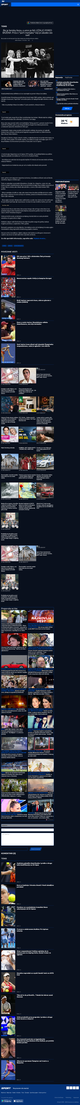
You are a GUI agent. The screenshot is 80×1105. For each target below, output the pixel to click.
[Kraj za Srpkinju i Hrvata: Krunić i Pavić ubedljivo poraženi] (8, 894)
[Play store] (6, 1101)
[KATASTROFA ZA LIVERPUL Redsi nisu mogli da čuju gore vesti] (73, 187)
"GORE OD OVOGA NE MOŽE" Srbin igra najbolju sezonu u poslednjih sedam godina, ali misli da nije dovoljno (60, 218)
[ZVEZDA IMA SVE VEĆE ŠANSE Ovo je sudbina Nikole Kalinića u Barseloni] (6, 83)
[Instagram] (71, 1087)
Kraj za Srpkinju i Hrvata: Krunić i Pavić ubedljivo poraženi (35, 886)
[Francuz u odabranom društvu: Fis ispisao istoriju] (8, 938)
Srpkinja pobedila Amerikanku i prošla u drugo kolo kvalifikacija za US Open (34, 864)
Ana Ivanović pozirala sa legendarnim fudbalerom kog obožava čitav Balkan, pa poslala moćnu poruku (35, 1040)
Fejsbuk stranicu (39, 238)
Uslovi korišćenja (58, 1097)
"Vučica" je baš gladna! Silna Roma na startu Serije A (67, 94)
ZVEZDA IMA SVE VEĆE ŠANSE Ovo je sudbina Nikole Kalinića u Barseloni (19, 83)
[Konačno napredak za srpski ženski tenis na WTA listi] (8, 982)
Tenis (4, 26)
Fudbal (14, 1092)
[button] (35, 40)
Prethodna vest (6, 88)
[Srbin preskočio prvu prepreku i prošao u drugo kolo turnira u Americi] (8, 1026)
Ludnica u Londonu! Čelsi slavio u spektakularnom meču (65, 89)
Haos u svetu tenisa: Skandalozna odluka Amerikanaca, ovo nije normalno (32, 323)
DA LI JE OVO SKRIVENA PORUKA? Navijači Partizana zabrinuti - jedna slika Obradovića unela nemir (46, 83)
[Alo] (2, 1)
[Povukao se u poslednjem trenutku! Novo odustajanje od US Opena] (8, 916)
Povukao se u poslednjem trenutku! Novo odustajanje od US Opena (32, 908)
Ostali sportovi (42, 1092)
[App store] (18, 1101)
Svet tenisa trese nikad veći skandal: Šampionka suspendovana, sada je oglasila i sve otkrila (35, 345)
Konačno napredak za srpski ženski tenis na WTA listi (35, 974)
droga (10, 245)
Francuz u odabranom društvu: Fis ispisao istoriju (32, 930)
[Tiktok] (77, 1087)
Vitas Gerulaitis (19, 245)
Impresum (76, 1097)
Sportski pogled (34, 1092)
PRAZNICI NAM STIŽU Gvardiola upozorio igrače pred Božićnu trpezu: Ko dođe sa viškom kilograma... (60, 197)
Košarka (18, 1092)
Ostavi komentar (35, 849)
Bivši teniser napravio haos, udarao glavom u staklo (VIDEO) (34, 301)
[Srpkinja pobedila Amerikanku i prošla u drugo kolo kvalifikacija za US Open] (8, 872)
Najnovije (9, 1092)
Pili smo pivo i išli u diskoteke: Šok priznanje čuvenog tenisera (33, 257)
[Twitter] (74, 1087)
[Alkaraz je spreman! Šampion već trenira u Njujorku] (8, 1070)
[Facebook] (67, 1087)
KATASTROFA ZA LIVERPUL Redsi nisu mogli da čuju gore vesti (73, 194)
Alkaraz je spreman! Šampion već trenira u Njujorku (33, 1062)
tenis (4, 245)
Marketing (68, 1097)
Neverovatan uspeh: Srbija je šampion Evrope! (34, 278)
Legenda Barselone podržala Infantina (67, 103)
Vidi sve (67, 108)
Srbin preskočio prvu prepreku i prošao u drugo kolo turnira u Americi (34, 1018)
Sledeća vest (48, 88)
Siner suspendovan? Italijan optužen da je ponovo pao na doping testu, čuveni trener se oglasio (34, 952)
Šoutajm (27, 1092)
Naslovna (3, 1092)
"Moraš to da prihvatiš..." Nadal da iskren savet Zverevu (35, 996)
